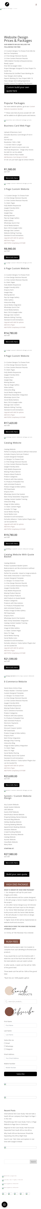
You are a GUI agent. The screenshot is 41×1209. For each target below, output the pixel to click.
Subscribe (20, 1074)
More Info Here (12, 178)
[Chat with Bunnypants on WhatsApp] (4, 1204)
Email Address (9, 1054)
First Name (8, 1021)
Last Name (8, 1031)
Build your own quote (16, 874)
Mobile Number (9, 1064)
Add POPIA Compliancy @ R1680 (14, 243)
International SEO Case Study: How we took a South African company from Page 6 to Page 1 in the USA (20, 1116)
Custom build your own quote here (17, 89)
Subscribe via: (9, 1040)
